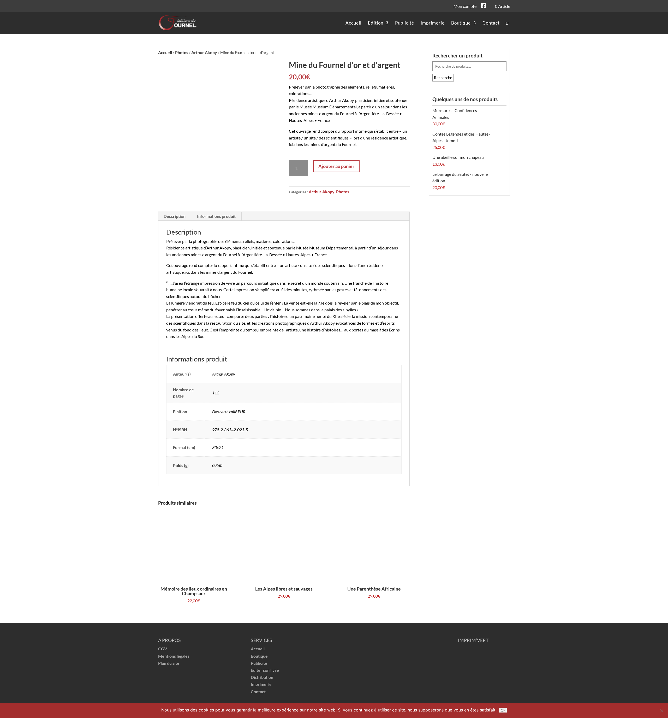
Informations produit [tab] (216, 216)
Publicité (404, 23)
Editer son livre (265, 670)
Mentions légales (173, 655)
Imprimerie (433, 23)
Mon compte (465, 6)
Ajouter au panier (336, 166)
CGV (162, 648)
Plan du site (168, 663)
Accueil (353, 23)
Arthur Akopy (204, 52)
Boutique (461, 23)
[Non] (661, 710)
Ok (503, 710)
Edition (375, 23)
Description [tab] (175, 216)
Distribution (262, 677)
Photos (181, 52)
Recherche (443, 77)
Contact (491, 23)
